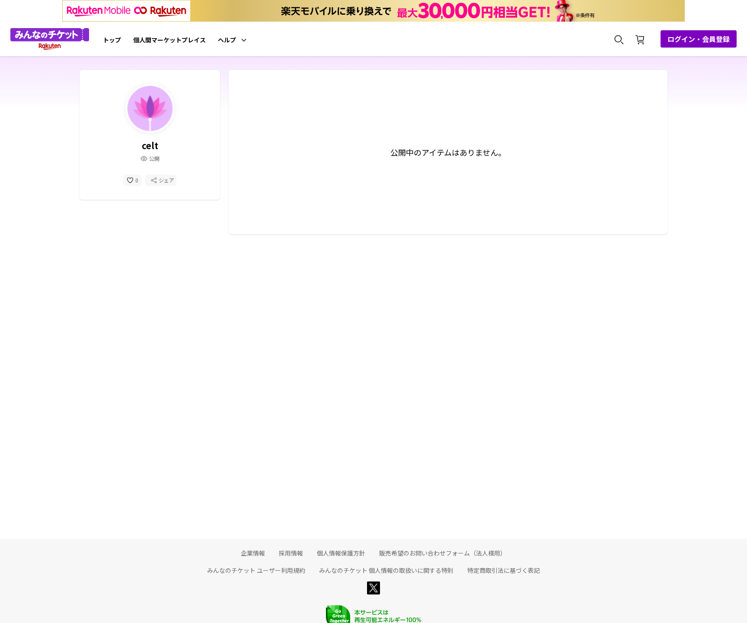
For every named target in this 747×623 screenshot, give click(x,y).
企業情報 (253, 553)
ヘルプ (227, 39)
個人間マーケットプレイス (169, 39)
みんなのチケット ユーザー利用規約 (256, 570)
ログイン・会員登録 (698, 39)
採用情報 (291, 553)
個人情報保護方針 (341, 553)
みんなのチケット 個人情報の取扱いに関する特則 (386, 570)
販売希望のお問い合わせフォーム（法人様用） (442, 553)
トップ (112, 39)
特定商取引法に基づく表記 (503, 570)
